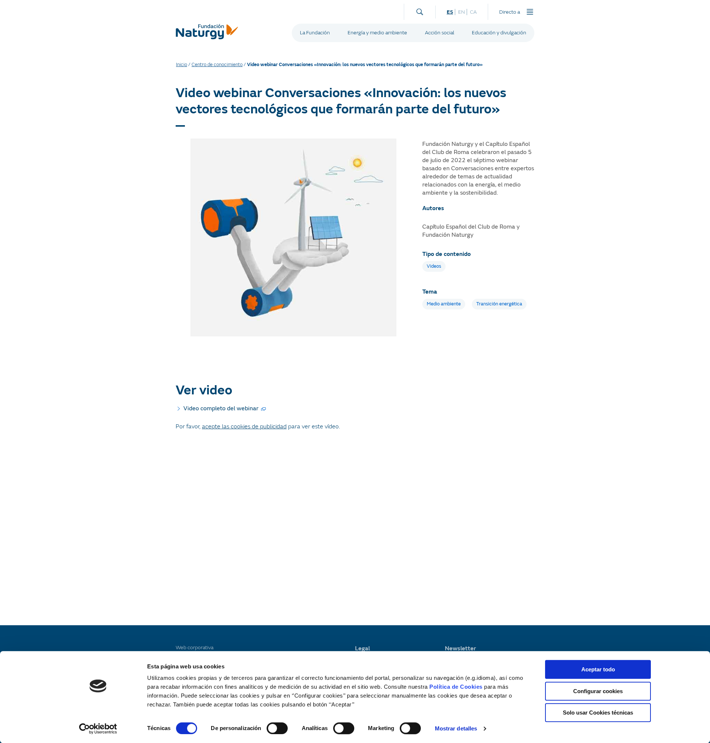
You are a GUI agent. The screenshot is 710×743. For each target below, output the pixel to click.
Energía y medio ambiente (377, 33)
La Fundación (315, 33)
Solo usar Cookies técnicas (598, 712)
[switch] (277, 728)
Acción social (439, 33)
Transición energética (499, 304)
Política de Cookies (456, 687)
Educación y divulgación (499, 33)
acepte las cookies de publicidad (244, 426)
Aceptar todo (598, 669)
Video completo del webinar (220, 408)
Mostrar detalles (456, 728)
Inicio (181, 65)
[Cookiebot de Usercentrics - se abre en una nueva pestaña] (98, 728)
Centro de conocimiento (217, 65)
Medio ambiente (444, 304)
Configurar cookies (598, 691)
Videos (434, 266)
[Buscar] (419, 10)
